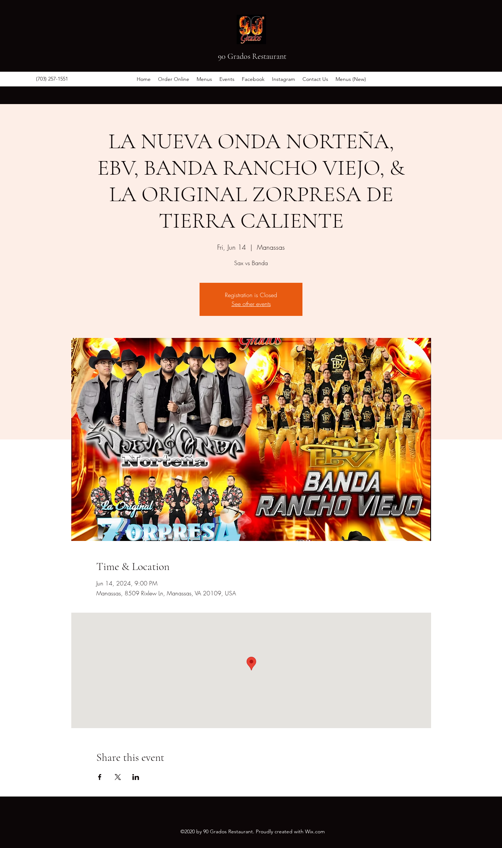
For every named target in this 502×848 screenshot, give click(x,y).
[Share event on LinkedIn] (135, 777)
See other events (251, 304)
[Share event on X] (117, 777)
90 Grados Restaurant (252, 56)
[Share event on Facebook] (99, 777)
